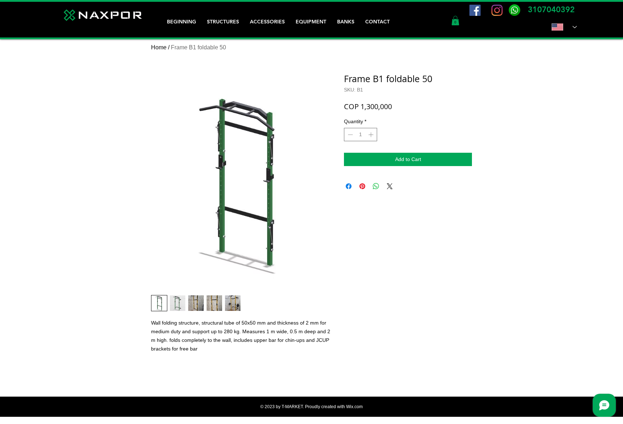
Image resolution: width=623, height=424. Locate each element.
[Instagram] (497, 10)
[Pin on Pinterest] (362, 186)
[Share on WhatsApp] (376, 186)
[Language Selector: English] (564, 27)
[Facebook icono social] (475, 10)
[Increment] (371, 134)
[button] (455, 20)
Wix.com (354, 406)
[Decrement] (349, 134)
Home (159, 47)
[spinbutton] (360, 134)
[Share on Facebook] (348, 186)
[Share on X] (389, 186)
